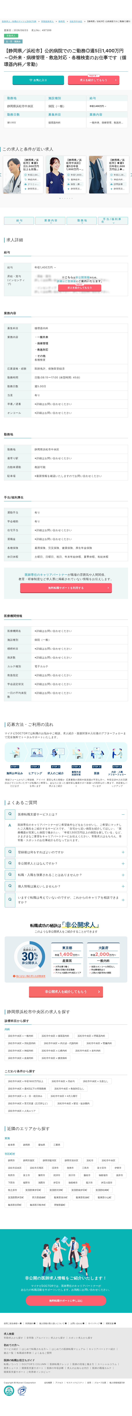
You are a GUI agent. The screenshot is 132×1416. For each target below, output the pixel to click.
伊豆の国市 (106, 1182)
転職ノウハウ (11, 1364)
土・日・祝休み (13, 41)
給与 (19, 220)
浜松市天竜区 (36, 1167)
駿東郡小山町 (104, 1197)
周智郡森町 (59, 1204)
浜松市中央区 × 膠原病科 (54, 1058)
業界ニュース (11, 1368)
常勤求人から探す (13, 1338)
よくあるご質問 (43, 1353)
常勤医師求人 (47, 21)
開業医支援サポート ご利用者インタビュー (27, 1372)
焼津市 (56, 1175)
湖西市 (41, 1182)
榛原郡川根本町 (38, 1204)
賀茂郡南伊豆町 (79, 1190)
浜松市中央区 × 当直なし (95, 1081)
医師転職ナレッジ (59, 1364)
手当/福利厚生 (111, 220)
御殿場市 (103, 1175)
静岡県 (62, 21)
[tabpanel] (23, 174)
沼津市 (55, 1167)
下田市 (11, 1182)
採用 (89, 1383)
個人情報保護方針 (117, 1383)
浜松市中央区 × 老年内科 (88, 1050)
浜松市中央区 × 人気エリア (22, 1110)
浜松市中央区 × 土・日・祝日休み (25, 1096)
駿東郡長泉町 (83, 1197)
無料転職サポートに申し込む (66, 1300)
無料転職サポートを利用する (66, 587)
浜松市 (90, 1160)
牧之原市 (12, 1190)
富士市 (26, 1175)
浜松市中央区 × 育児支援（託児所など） (28, 1103)
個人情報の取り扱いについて (51, 1323)
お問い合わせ (76, 1323)
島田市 (11, 1175)
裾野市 (26, 1182)
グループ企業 (100, 1383)
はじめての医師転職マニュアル (68, 1349)
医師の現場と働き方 (83, 1364)
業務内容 (51, 220)
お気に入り (40, 80)
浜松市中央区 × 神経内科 (20, 1050)
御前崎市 (73, 1182)
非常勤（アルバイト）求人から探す (46, 1338)
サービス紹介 (11, 1349)
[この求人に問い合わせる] (80, 284)
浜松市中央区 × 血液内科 (20, 1058)
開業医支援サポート (32, 1368)
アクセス (59, 1383)
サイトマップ (94, 1323)
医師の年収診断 (55, 1368)
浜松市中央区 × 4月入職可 (64, 1096)
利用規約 (29, 1323)
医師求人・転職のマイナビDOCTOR (19, 21)
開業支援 (110, 1323)
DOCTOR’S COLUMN (34, 1364)
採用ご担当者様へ (11, 1323)
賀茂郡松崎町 (102, 1190)
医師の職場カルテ (102, 1368)
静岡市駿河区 (49, 1160)
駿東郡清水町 (61, 1197)
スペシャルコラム (107, 1364)
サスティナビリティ (75, 1383)
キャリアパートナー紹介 (102, 1349)
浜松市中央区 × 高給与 (63, 1081)
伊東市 (118, 1167)
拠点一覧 (9, 1353)
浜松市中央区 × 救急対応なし (69, 1088)
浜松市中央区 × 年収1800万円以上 (25, 1081)
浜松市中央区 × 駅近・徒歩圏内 (73, 1103)
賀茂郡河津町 (56, 1190)
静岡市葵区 (28, 1160)
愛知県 (41, 1144)
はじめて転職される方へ (35, 1349)
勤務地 (82, 220)
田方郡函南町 (39, 1197)
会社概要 (48, 1383)
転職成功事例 (24, 1353)
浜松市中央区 (76, 21)
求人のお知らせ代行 (78, 1368)
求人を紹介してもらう (93, 80)
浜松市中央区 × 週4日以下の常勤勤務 (27, 1088)
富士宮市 (101, 1167)
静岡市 (11, 1160)
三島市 (85, 1167)
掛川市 (72, 1175)
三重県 (56, 1144)
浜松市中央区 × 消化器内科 (22, 1043)
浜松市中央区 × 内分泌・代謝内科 (61, 1043)
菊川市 (89, 1182)
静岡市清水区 (71, 1160)
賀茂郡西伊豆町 (16, 1197)
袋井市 (119, 1175)
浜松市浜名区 (15, 1167)
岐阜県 (11, 1144)
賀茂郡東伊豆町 (33, 1190)
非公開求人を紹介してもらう (66, 992)
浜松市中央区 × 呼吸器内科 (91, 1035)
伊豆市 (56, 1182)
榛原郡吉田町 (15, 1204)
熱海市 (70, 1167)
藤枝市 (87, 1175)
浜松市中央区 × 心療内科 (54, 1050)
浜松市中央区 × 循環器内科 (55, 1035)
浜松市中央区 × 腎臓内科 (99, 1043)
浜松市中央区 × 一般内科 (20, 1035)
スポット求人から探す (81, 1338)
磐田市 (41, 1175)
